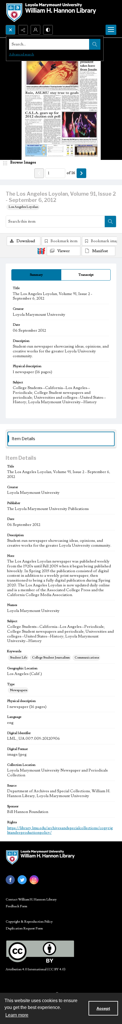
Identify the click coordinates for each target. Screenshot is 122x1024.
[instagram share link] (34, 879)
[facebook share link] (10, 879)
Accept (103, 1008)
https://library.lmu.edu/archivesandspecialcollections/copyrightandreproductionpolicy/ (60, 830)
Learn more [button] (16, 1015)
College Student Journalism (51, 657)
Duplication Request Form (24, 928)
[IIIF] (41, 251)
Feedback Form (16, 906)
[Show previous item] (39, 173)
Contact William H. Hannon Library (31, 899)
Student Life (18, 657)
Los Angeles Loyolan (23, 207)
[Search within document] (110, 221)
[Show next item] (81, 173)
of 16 (71, 173)
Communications (87, 657)
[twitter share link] (22, 879)
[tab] (36, 274)
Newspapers (18, 690)
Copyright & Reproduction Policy (29, 921)
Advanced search (21, 54)
